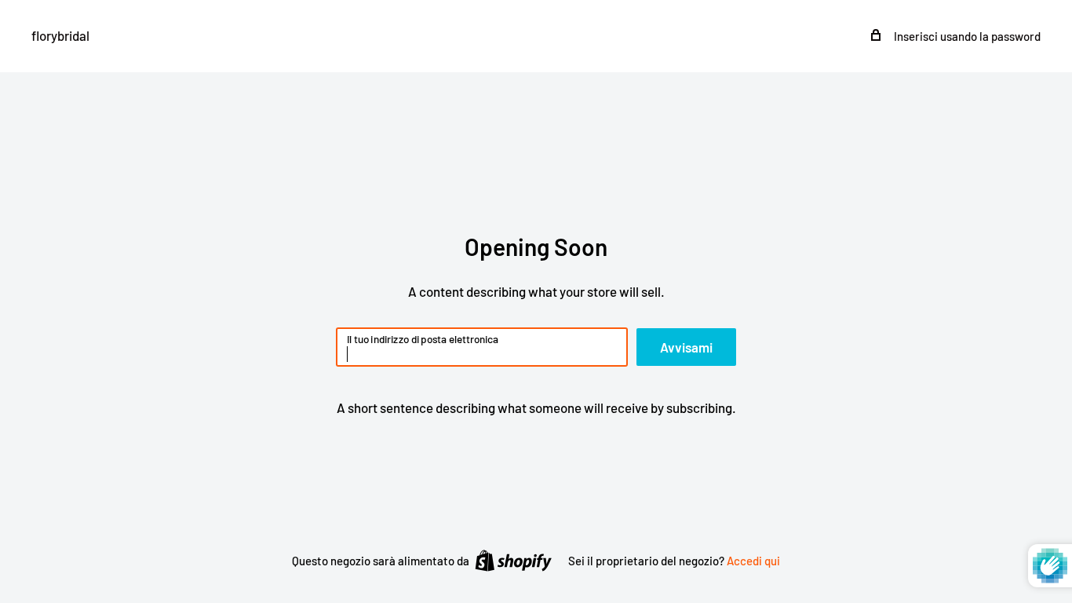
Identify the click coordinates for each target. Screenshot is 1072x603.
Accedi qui (753, 561)
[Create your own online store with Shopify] (513, 560)
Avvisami (686, 347)
